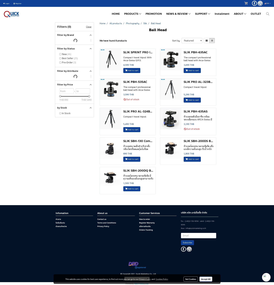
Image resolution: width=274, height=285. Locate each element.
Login (7, 3)
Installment (222, 14)
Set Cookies (190, 279)
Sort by (177, 40)
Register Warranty (147, 223)
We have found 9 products (113, 40)
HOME (116, 14)
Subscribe (187, 242)
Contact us (101, 219)
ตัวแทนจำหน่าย (61, 226)
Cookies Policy (162, 279)
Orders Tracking (146, 230)
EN (267, 3)
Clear (88, 26)
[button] (268, 14)
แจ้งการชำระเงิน (145, 226)
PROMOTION (154, 14)
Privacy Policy (103, 226)
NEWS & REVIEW (177, 14)
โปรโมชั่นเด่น (60, 223)
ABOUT (239, 14)
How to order (144, 219)
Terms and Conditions (106, 223)
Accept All (205, 279)
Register (18, 3)
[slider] (60, 96)
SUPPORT (201, 14)
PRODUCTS (131, 14)
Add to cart (132, 70)
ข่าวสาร (58, 219)
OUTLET (256, 14)
